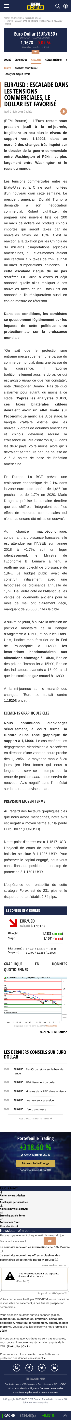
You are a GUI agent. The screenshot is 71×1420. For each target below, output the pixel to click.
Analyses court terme (26, 68)
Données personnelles (51, 1388)
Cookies (13, 1388)
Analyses (36, 60)
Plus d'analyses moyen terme (34, 1118)
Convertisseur (53, 60)
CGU (56, 1384)
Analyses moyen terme (18, 74)
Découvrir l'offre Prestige (35, 1163)
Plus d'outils (7, 1226)
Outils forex (9, 1188)
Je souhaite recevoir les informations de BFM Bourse (35, 1247)
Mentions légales (28, 1388)
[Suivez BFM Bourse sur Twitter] (42, 1367)
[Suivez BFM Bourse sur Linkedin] (54, 1367)
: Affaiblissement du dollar (34, 1082)
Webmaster (29, 1384)
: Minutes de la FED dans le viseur (40, 1091)
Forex (6, 18)
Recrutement (44, 1384)
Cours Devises (16, 18)
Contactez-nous (13, 1384)
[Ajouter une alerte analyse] (63, 111)
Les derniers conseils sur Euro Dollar (35, 1054)
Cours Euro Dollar (33, 18)
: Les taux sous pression (34, 1100)
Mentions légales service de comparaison (36, 1392)
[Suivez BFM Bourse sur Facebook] (29, 1367)
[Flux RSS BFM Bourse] (16, 1367)
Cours (7, 60)
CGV (63, 1384)
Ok (50, 1241)
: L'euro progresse (30, 1109)
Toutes (7, 68)
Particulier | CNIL (18, 1346)
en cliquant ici (37, 1358)
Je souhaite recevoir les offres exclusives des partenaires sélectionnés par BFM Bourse (30, 1257)
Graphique (21, 60)
